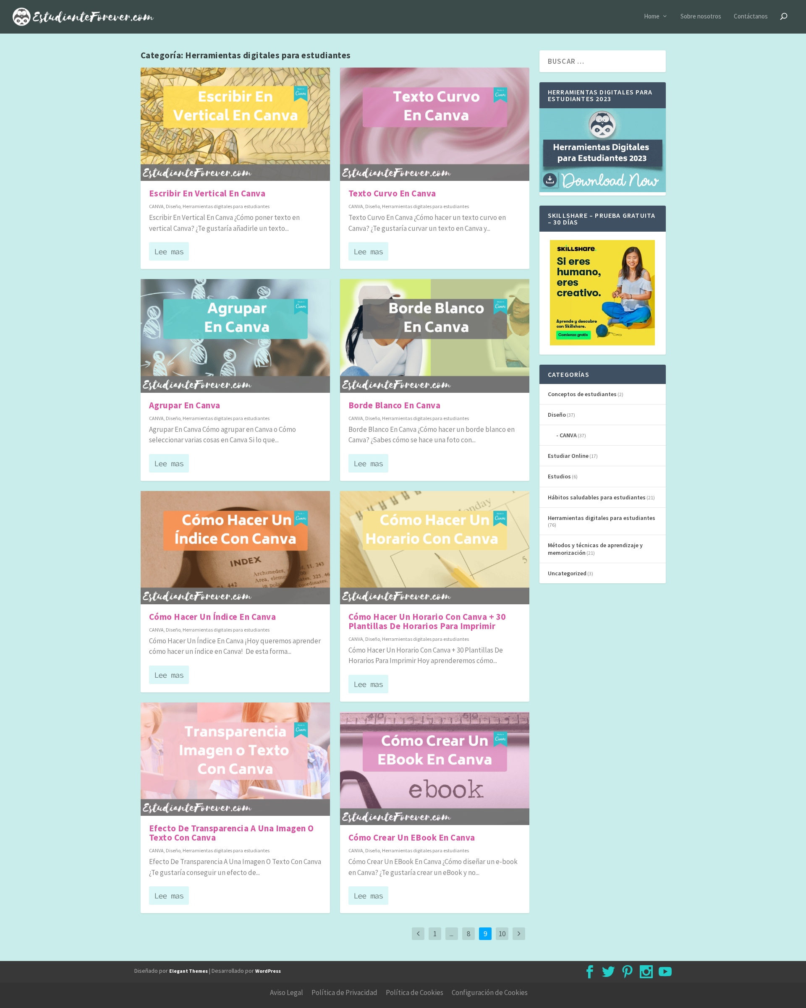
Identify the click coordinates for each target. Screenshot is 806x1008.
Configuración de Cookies (490, 992)
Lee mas (168, 251)
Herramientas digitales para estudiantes (226, 206)
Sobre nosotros (700, 16)
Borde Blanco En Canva (394, 405)
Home (651, 16)
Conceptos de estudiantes (582, 394)
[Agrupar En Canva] (235, 336)
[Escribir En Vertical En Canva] (235, 124)
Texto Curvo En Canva (392, 193)
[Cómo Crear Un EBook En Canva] (434, 768)
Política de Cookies (414, 992)
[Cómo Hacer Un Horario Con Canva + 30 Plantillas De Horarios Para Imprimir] (434, 548)
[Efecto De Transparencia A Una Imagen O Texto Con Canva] (235, 759)
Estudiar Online (568, 456)
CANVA (156, 206)
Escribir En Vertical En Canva (207, 193)
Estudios (559, 476)
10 (502, 933)
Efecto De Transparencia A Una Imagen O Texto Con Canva (231, 833)
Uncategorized (567, 573)
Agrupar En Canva (184, 405)
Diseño (173, 206)
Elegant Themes (188, 971)
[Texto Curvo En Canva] (434, 124)
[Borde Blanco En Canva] (434, 336)
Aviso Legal (286, 992)
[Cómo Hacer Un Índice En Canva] (235, 548)
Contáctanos (751, 16)
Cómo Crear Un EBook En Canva (411, 837)
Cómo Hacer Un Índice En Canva (212, 616)
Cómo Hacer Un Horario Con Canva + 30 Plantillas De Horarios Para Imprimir (427, 621)
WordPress (268, 971)
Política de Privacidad (344, 992)
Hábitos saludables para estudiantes (597, 497)
